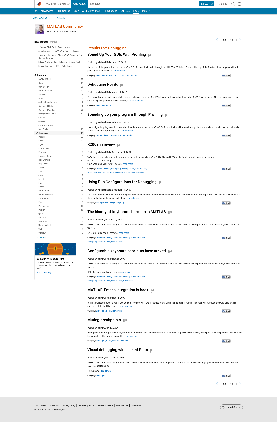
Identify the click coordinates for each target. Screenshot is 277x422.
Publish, (127, 173)
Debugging (60, 133)
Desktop (60, 137)
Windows (60, 233)
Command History (60, 106)
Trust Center (40, 406)
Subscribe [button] (61, 18)
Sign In (224, 4)
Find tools (60, 152)
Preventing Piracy (86, 406)
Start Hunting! (45, 273)
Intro (60, 171)
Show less (41, 237)
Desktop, (125, 169)
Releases (60, 217)
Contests (125, 11)
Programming (60, 206)
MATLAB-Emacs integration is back (117, 290)
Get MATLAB (206, 4)
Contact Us (136, 406)
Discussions (111, 11)
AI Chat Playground (92, 11)
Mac (60, 183)
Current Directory (60, 125)
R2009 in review (101, 144)
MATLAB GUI (60, 191)
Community (79, 3)
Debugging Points (102, 84)
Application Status (105, 406)
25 (170, 251)
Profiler (60, 202)
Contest (60, 118)
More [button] (144, 11)
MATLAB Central (60, 91)
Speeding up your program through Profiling (125, 114)
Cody (76, 11)
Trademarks (54, 406)
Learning (95, 3)
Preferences (60, 198)
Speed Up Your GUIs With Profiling (116, 54)
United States (232, 407)
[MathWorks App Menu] (239, 4)
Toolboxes (60, 221)
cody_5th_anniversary (60, 102)
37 (152, 290)
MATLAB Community (65, 26)
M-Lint (60, 179)
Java (60, 175)
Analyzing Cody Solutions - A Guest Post (62, 62)
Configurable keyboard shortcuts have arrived (126, 251)
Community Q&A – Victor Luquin (59, 66)
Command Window (60, 110)
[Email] (226, 75)
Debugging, (101, 75)
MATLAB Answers (44, 11)
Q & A (60, 214)
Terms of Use (122, 406)
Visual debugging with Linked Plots (117, 350)
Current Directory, (103, 135)
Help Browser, (141, 169)
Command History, (104, 238)
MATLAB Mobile (60, 79)
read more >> (120, 70)
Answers (60, 94)
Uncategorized (60, 225)
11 (125, 320)
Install (60, 167)
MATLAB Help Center (57, 3)
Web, (133, 173)
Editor (60, 141)
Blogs (136, 11)
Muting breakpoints (104, 320)
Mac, (95, 173)
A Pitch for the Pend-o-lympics (58, 47)
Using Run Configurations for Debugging (122, 182)
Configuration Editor (60, 114)
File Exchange (63, 11)
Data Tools (60, 129)
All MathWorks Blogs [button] (41, 18)
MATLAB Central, (105, 173)
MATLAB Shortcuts (60, 194)
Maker (60, 187)
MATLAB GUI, (111, 75)
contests (60, 121)
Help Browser (60, 160)
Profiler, (121, 75)
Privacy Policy (69, 406)
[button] (233, 4)
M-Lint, (90, 173)
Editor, (124, 135)
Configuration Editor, (105, 203)
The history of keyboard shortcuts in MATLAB (126, 212)
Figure (60, 144)
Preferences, (118, 173)
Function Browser (60, 156)
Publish (60, 210)
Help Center (60, 164)
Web (60, 229)
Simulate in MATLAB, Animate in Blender (61, 51)
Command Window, (121, 238)
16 (170, 212)
